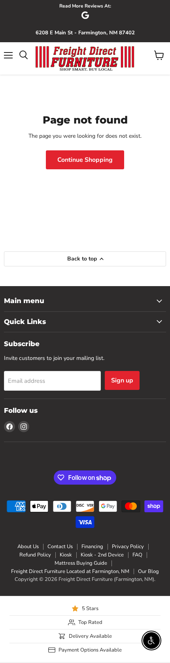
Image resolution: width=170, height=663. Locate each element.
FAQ (137, 554)
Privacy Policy (128, 546)
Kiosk (66, 554)
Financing (92, 546)
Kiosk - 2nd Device (102, 554)
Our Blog (148, 571)
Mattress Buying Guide (81, 563)
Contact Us (60, 546)
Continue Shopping (85, 159)
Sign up (122, 380)
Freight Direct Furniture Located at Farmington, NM (70, 571)
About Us (28, 546)
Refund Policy (35, 554)
